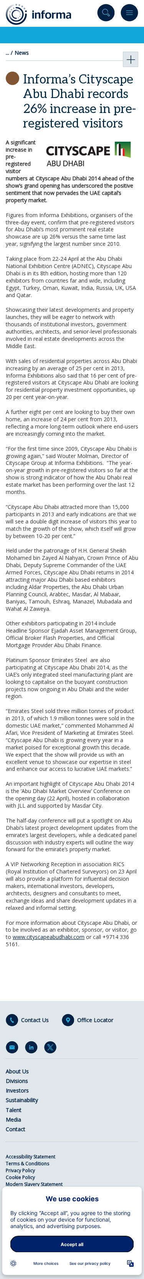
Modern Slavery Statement (34, 1184)
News (22, 52)
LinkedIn (32, 1049)
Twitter (52, 1049)
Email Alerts (13, 1049)
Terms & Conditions (27, 1163)
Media (13, 1119)
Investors (17, 1090)
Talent (14, 1110)
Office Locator (95, 1020)
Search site (106, 14)
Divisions (17, 1080)
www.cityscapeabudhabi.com (48, 936)
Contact (15, 1129)
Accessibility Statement (30, 1156)
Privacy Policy (20, 1170)
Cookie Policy (20, 1177)
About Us (17, 1071)
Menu (129, 14)
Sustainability (22, 1100)
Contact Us (35, 1020)
